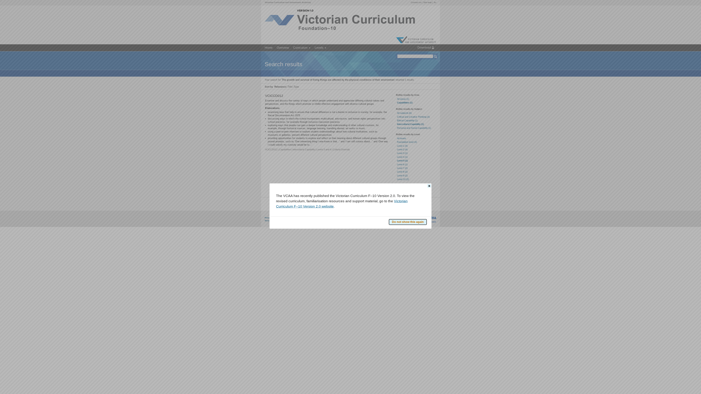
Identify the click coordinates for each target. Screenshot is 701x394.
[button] (429, 186)
